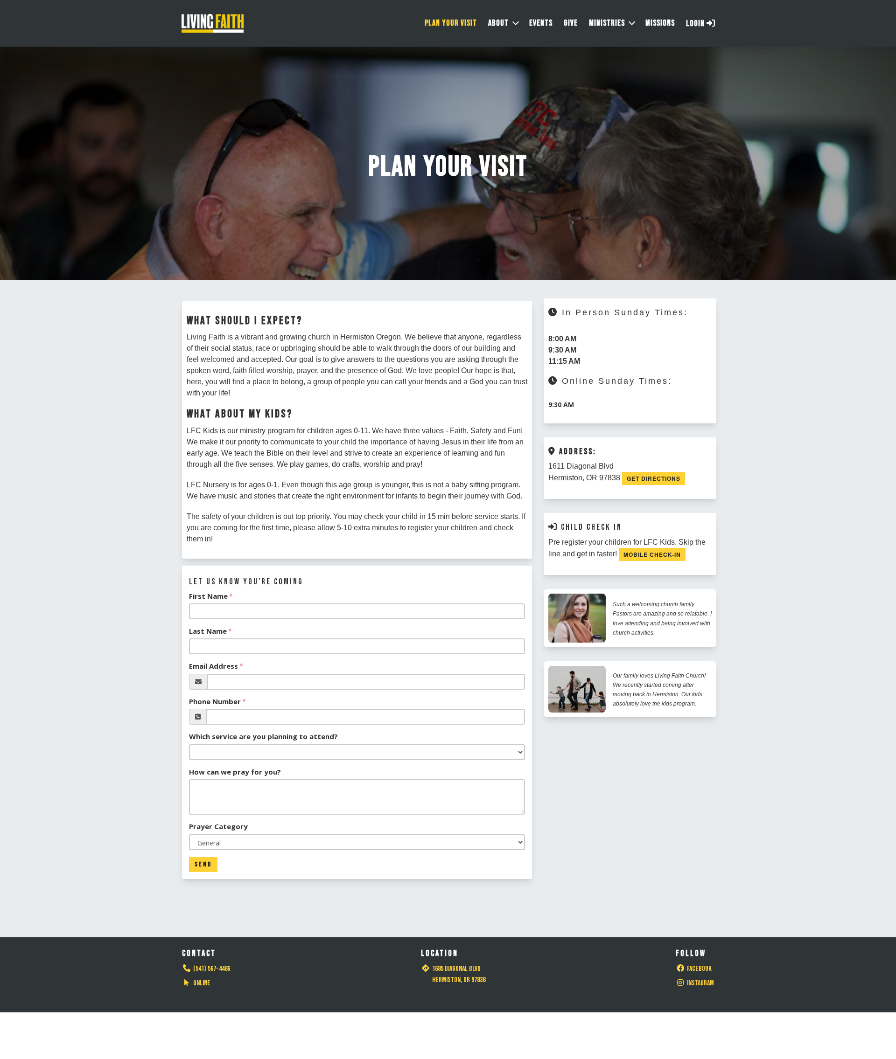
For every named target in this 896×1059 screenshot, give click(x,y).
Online (201, 983)
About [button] (498, 23)
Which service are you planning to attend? (263, 736)
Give (571, 23)
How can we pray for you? (235, 771)
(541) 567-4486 (211, 968)
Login (696, 23)
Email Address (213, 666)
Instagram (700, 983)
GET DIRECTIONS (653, 478)
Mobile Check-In (652, 554)
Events (541, 23)
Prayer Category (218, 826)
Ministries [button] (607, 23)
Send (203, 864)
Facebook (699, 968)
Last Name (208, 631)
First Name (208, 596)
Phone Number (215, 701)
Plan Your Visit (451, 23)
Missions (660, 23)
